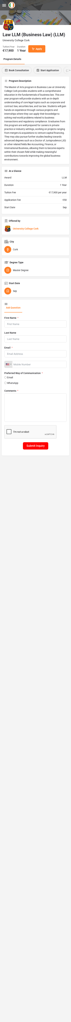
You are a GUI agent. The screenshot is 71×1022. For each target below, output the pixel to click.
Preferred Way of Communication (22, 373)
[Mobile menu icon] (4, 5)
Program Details (12, 59)
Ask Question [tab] (13, 307)
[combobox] (8, 364)
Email (7, 347)
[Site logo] (12, 5)
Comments (10, 390)
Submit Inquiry (36, 445)
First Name (10, 317)
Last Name (10, 332)
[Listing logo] (9, 25)
